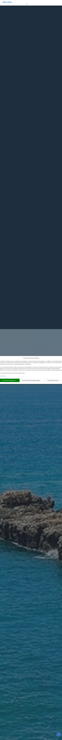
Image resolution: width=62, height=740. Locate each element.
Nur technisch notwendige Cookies (31, 380)
